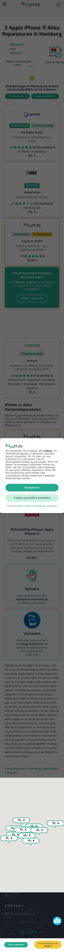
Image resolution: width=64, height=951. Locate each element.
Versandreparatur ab (48, 944)
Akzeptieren (32, 487)
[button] (57, 921)
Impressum (52, 506)
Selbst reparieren (16, 944)
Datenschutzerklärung (34, 506)
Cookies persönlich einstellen (32, 498)
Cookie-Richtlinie (15, 506)
